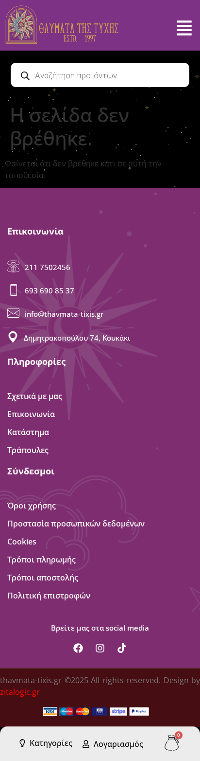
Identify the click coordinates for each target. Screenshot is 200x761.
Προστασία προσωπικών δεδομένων (76, 523)
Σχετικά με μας (34, 396)
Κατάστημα (28, 432)
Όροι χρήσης (31, 505)
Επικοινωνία (31, 414)
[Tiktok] (122, 648)
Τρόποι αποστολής (42, 577)
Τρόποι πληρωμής (41, 559)
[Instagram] (100, 648)
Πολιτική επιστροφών (48, 595)
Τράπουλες (28, 450)
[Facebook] (78, 648)
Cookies (21, 541)
